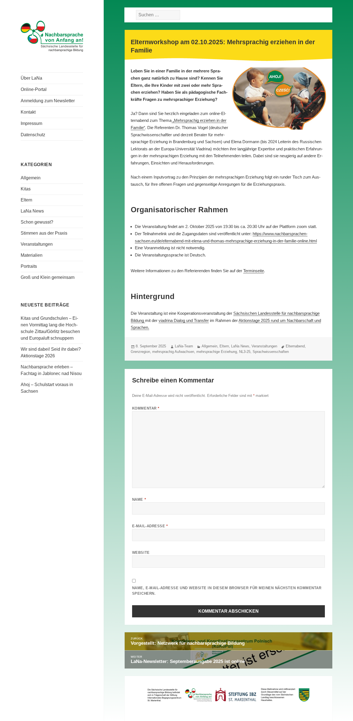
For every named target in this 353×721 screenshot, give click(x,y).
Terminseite (253, 270)
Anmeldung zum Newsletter (48, 100)
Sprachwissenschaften (271, 352)
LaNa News (32, 211)
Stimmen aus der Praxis (44, 233)
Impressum (31, 123)
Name (139, 499)
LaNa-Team (184, 346)
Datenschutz (33, 134)
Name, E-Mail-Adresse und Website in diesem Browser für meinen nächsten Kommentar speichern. (227, 591)
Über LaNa (31, 78)
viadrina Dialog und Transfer (184, 320)
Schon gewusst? (37, 222)
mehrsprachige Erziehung (216, 352)
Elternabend (295, 346)
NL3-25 (244, 352)
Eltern (26, 200)
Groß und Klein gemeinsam (47, 277)
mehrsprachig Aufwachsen (173, 352)
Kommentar (145, 408)
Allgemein (31, 177)
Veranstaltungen (37, 244)
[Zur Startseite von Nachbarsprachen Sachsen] (52, 36)
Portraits (29, 266)
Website (141, 552)
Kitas (26, 189)
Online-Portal (34, 89)
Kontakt (28, 112)
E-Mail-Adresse (150, 526)
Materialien (31, 255)
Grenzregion (140, 352)
